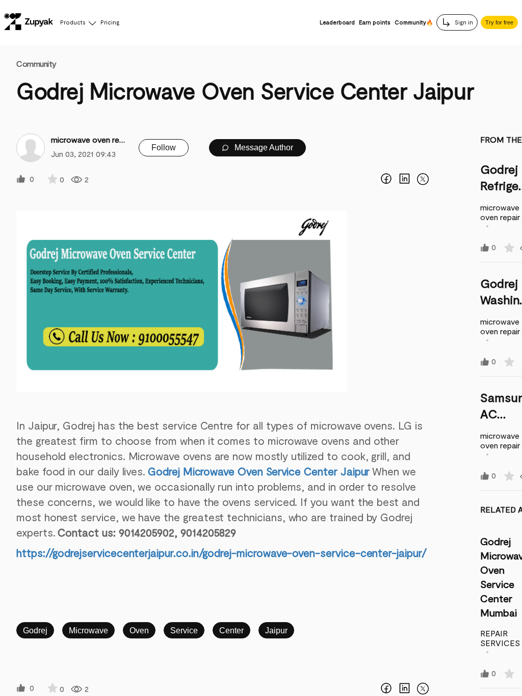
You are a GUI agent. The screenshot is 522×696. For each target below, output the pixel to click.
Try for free (499, 22)
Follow (163, 147)
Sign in (463, 22)
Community (36, 63)
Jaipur (276, 630)
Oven (139, 630)
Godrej (35, 630)
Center (231, 630)
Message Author (262, 147)
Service (184, 630)
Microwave (88, 630)
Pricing (109, 22)
